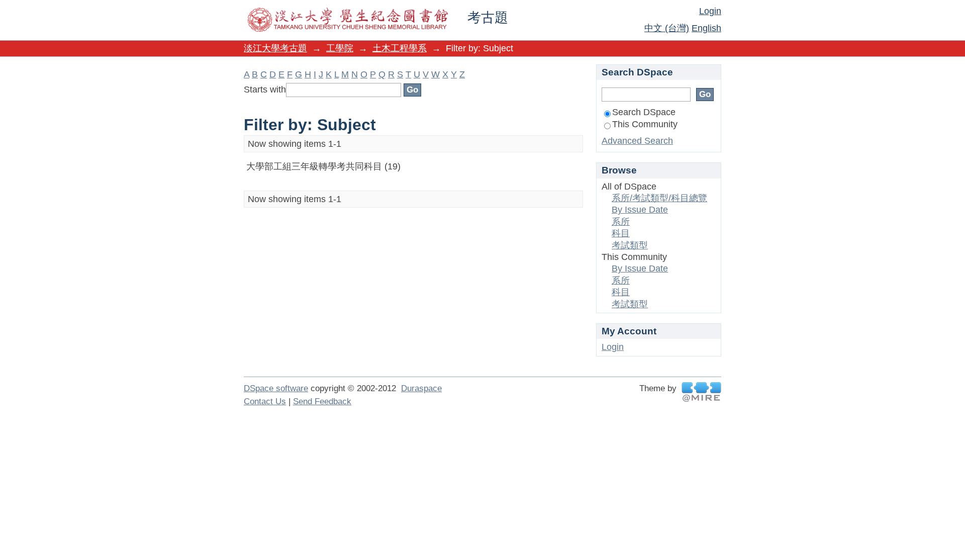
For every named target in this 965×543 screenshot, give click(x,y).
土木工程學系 (399, 48)
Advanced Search (637, 141)
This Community (645, 124)
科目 (621, 233)
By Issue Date (640, 210)
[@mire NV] (701, 392)
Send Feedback (322, 401)
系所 (621, 222)
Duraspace (421, 388)
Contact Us (265, 401)
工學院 (339, 48)
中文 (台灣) (666, 28)
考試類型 (630, 245)
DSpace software (276, 388)
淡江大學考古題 (275, 48)
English (706, 28)
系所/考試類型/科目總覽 (659, 198)
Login (710, 11)
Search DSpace (644, 112)
